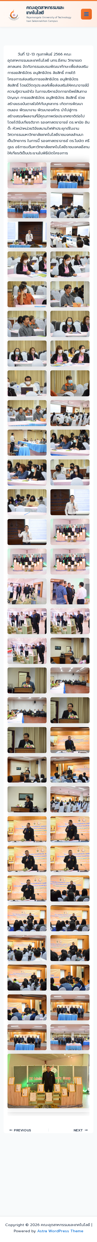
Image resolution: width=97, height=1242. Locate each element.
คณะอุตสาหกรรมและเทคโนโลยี (45, 10)
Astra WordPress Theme (60, 1231)
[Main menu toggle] (86, 14)
